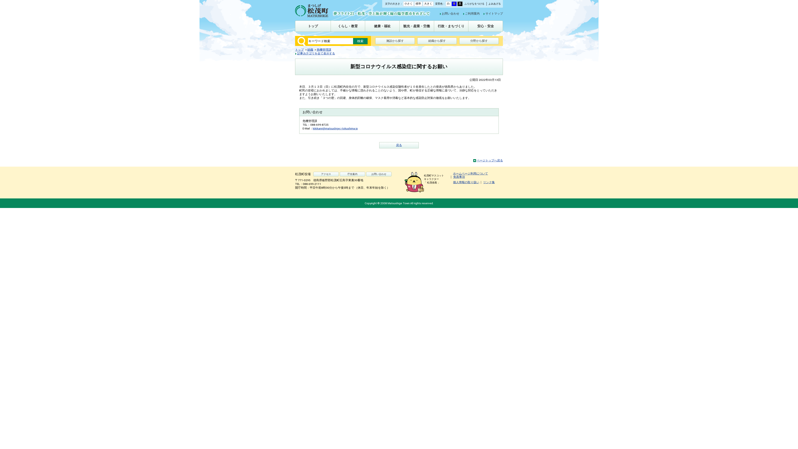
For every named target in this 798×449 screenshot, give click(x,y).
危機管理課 (324, 49)
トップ (299, 49)
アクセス (326, 174)
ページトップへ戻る (490, 160)
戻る (399, 145)
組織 (310, 49)
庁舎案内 (352, 174)
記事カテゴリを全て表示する (316, 53)
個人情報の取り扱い (466, 182)
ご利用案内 (472, 13)
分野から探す (479, 40)
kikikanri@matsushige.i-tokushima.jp (335, 128)
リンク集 (489, 182)
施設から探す (395, 40)
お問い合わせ (450, 13)
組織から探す (437, 40)
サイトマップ (494, 13)
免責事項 (459, 176)
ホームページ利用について (470, 173)
